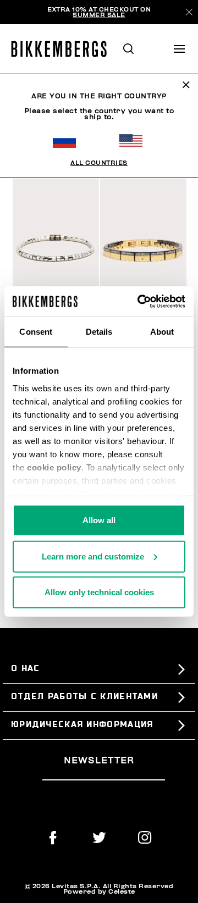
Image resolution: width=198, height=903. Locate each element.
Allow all (99, 520)
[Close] (189, 12)
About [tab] (162, 331)
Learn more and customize (93, 556)
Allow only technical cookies (99, 592)
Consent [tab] (35, 331)
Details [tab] (99, 331)
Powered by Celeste (99, 891)
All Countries (99, 162)
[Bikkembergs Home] (64, 49)
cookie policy (54, 467)
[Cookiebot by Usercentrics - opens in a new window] (139, 301)
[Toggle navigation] (179, 49)
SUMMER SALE (99, 15)
